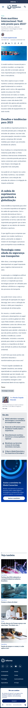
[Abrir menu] (3, 7)
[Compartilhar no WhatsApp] (15, 43)
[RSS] (20, 666)
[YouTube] (15, 666)
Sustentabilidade (18, 679)
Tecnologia (4, 679)
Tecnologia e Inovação (8, 391)
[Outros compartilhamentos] (21, 43)
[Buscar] (25, 7)
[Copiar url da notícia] (2, 43)
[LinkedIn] (11, 666)
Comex (16, 675)
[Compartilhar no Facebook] (18, 43)
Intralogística (4, 675)
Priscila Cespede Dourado (10, 37)
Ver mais (4, 408)
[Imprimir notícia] (5, 43)
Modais (16, 671)
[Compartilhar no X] (12, 43)
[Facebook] (7, 666)
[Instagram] (2, 666)
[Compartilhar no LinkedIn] (8, 43)
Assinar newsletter (14, 498)
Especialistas (4, 682)
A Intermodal (4, 671)
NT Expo (16, 682)
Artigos (2, 15)
